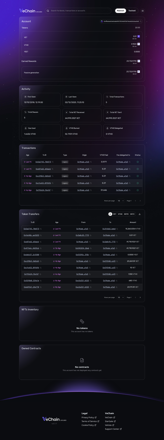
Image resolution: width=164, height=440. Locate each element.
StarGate (109, 421)
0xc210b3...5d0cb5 (43, 176)
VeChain (108, 417)
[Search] (48, 11)
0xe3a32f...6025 (82, 281)
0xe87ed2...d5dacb (43, 169)
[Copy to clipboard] (140, 21)
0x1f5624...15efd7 (43, 190)
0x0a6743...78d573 (43, 162)
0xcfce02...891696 (43, 183)
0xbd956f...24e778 (31, 287)
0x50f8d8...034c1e (31, 281)
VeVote (108, 425)
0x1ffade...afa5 (83, 162)
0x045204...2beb (82, 248)
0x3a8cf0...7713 (109, 242)
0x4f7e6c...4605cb (31, 248)
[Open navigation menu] (142, 11)
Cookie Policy (88, 425)
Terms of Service (89, 421)
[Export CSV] (139, 214)
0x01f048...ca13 (109, 261)
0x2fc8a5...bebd (109, 229)
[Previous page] (135, 201)
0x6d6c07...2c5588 (31, 255)
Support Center (112, 429)
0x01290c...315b (82, 255)
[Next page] (140, 201)
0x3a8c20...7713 (82, 235)
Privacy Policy (88, 417)
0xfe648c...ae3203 (31, 235)
